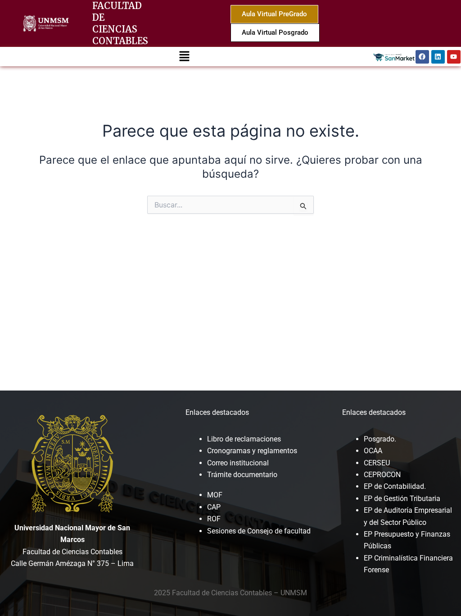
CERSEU (377, 463)
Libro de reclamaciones (244, 439)
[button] (184, 56)
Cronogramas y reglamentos (252, 450)
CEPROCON (382, 474)
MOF (214, 495)
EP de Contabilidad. (395, 486)
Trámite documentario (242, 474)
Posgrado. (380, 439)
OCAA (373, 450)
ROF (214, 519)
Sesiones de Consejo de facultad (259, 531)
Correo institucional (238, 463)
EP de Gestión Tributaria (402, 498)
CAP (214, 507)
